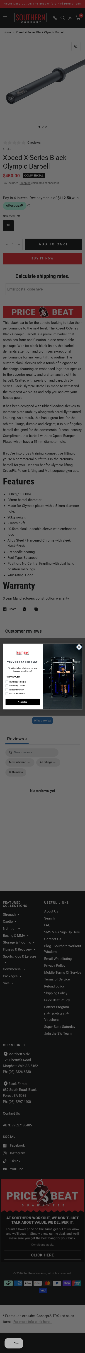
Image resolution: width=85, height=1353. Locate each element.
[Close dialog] (79, 647)
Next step (22, 702)
